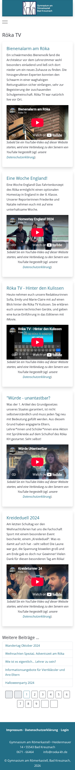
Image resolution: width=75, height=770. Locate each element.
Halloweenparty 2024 (19, 683)
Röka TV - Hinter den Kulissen (35, 288)
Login (65, 730)
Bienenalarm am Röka (28, 48)
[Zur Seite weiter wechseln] (45, 704)
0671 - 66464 (25, 752)
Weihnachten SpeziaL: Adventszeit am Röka (34, 654)
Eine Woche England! (27, 178)
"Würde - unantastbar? (28, 398)
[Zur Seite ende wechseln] (54, 704)
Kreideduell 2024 (23, 518)
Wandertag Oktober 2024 (22, 646)
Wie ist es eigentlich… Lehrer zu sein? (30, 662)
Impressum (14, 730)
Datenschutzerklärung (20, 157)
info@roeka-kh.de (55, 752)
